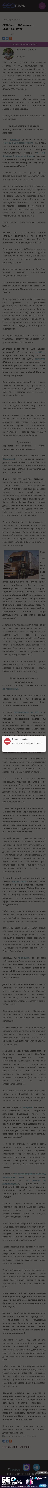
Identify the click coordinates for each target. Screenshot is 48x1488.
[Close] (46, 736)
